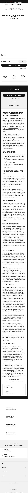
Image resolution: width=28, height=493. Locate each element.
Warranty (14, 102)
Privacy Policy (16, 492)
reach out (4, 194)
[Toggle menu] (2, 4)
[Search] (24, 4)
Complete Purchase (5, 61)
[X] (16, 479)
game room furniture (13, 128)
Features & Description (14, 95)
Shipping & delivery (14, 98)
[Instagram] (9, 479)
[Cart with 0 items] (27, 4)
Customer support (14, 105)
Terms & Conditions (9, 492)
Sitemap (21, 492)
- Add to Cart (14, 65)
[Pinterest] (14, 479)
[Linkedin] (19, 479)
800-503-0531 (15, 0)
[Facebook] (11, 479)
